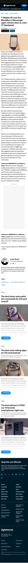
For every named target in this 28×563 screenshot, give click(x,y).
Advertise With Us (5, 510)
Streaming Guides (20, 491)
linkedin (13, 263)
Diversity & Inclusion (5, 546)
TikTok (16, 474)
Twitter (9, 474)
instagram (10, 263)
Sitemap (18, 546)
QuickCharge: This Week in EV (18, 282)
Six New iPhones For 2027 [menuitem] (16, 9)
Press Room (18, 543)
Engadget (8, 236)
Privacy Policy (19, 540)
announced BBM (17, 67)
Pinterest (19, 474)
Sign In (24, 5)
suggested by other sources (12, 62)
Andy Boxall (4, 28)
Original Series (19, 499)
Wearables (18, 487)
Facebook (2, 474)
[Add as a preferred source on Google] (5, 31)
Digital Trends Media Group (8, 554)
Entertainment (4, 496)
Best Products (19, 494)
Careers (3, 540)
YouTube (12, 474)
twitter (15, 263)
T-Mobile (3, 285)
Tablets (17, 484)
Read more (6, 338)
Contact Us (3, 507)
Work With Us (4, 543)
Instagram (5, 474)
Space (17, 489)
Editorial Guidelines (5, 512)
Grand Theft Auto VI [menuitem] (5, 9)
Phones (3, 484)
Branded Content (20, 509)
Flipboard (2, 478)
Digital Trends (8, 7)
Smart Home (4, 494)
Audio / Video (4, 491)
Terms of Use (4, 549)
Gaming (3, 489)
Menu (1, 5)
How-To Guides (19, 496)
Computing (4, 487)
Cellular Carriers (5, 282)
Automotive (4, 499)
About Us (3, 505)
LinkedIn (23, 474)
